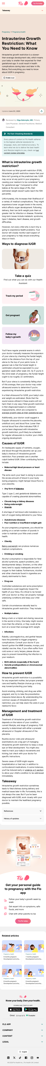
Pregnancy (6, 32)
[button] (23, 811)
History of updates (11, 818)
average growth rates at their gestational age (22, 412)
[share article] (41, 111)
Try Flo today (37, 3)
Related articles (10, 935)
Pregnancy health (19, 32)
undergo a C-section (34, 770)
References (8, 811)
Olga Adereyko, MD (25, 120)
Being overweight (10, 546)
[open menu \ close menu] (3, 3)
